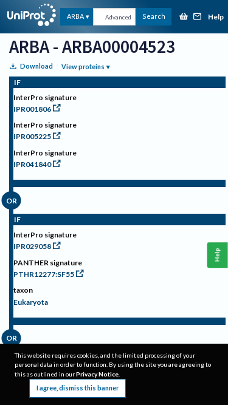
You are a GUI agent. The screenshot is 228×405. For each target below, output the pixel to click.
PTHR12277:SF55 (43, 274)
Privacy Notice (97, 374)
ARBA (75, 16)
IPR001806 (32, 109)
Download (36, 66)
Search (153, 16)
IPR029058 (32, 246)
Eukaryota (30, 302)
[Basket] (183, 17)
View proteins (83, 66)
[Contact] (197, 17)
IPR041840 (32, 164)
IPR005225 (32, 136)
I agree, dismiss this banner (77, 388)
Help (216, 17)
